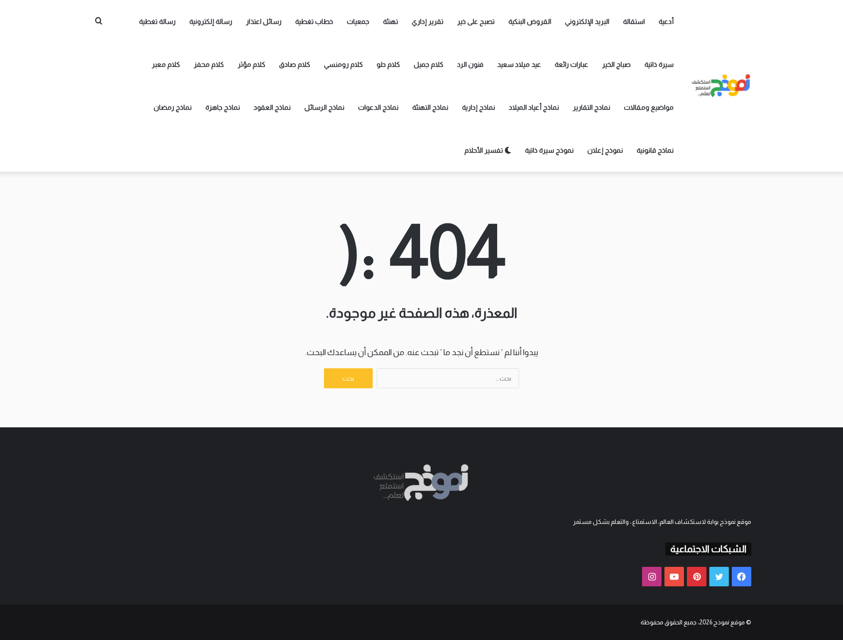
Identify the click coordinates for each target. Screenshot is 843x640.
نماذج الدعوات (378, 107)
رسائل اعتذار (263, 21)
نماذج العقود (272, 107)
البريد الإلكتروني (587, 21)
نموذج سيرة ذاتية (549, 150)
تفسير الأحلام (484, 150)
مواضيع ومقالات (649, 107)
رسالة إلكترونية (210, 21)
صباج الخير (616, 64)
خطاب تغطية (314, 21)
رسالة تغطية (157, 21)
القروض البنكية (529, 21)
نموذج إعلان (605, 150)
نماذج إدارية (478, 107)
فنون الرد (470, 64)
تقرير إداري (427, 21)
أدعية (666, 21)
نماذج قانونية (655, 150)
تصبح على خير (476, 21)
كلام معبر (166, 64)
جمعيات (358, 21)
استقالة (634, 21)
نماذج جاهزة (222, 107)
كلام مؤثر (251, 64)
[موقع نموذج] (721, 86)
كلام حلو (388, 64)
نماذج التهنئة (430, 107)
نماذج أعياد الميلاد (534, 107)
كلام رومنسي (343, 64)
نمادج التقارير (591, 107)
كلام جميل (428, 64)
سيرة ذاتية (659, 64)
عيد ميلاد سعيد (519, 64)
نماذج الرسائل (324, 107)
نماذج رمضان (173, 107)
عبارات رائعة (571, 64)
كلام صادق (294, 64)
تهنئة (390, 21)
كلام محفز (209, 64)
